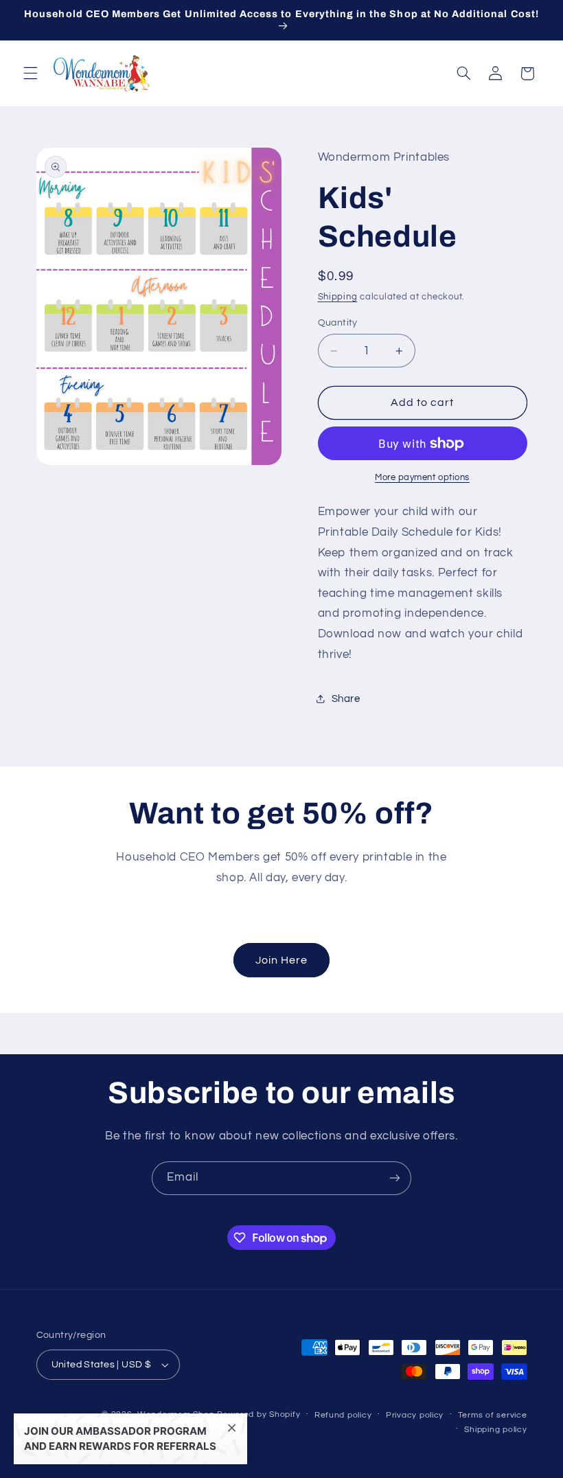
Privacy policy (415, 1415)
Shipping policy (495, 1429)
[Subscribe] (395, 1178)
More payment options (422, 477)
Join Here (281, 960)
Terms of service (492, 1415)
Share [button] (346, 699)
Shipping (338, 297)
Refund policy (343, 1415)
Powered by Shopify (258, 1414)
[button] (30, 73)
